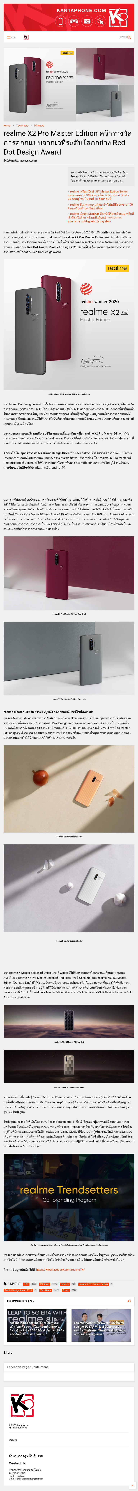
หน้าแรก (13, 1440)
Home (7, 125)
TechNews (22, 125)
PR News (39, 125)
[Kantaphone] (26, 38)
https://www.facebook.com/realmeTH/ (60, 1269)
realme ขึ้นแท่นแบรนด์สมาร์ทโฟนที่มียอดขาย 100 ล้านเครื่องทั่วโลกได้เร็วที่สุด (100, 206)
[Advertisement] (34, 192)
